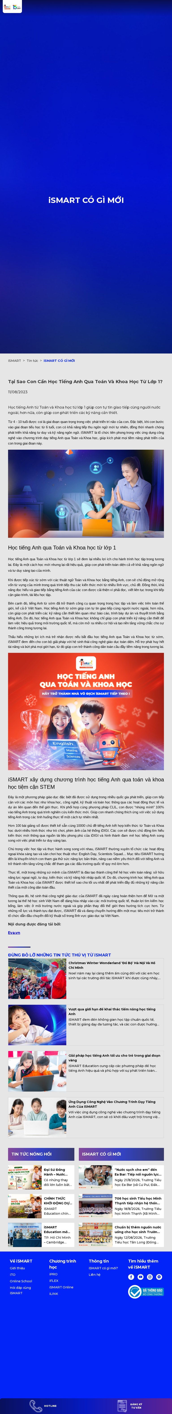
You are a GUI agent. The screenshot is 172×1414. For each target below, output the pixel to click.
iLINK (53, 1294)
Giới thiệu (17, 1268)
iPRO (53, 1274)
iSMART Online (61, 1287)
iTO (12, 1275)
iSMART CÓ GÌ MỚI (59, 361)
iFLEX (53, 1281)
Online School (21, 1281)
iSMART (14, 361)
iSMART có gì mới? (103, 1268)
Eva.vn (14, 933)
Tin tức (32, 361)
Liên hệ (95, 1275)
